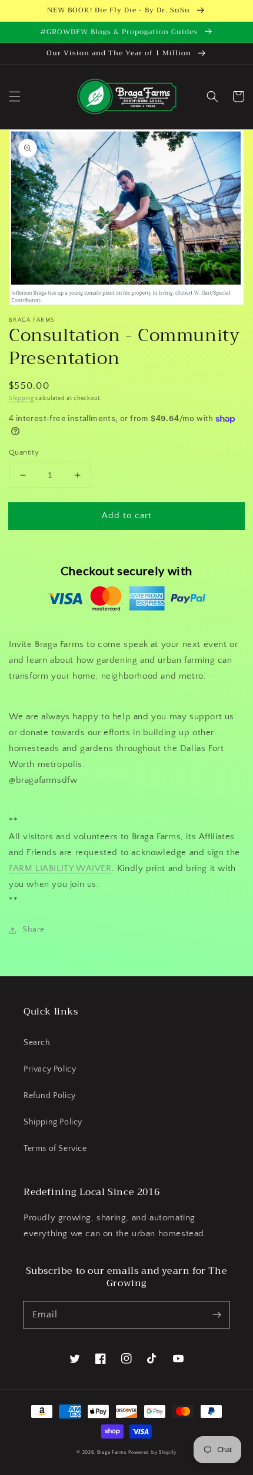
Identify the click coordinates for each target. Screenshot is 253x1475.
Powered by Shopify (152, 1452)
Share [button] (33, 930)
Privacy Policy (50, 1069)
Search (37, 1042)
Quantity (24, 452)
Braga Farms (112, 1452)
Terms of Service (55, 1148)
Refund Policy (50, 1095)
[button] (15, 96)
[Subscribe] (216, 1314)
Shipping (21, 398)
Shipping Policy (53, 1122)
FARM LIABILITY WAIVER (60, 868)
